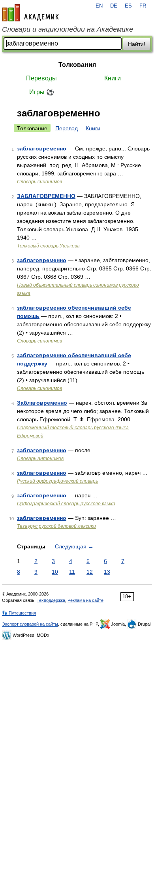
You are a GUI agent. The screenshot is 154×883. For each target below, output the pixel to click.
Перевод (66, 128)
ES (128, 6)
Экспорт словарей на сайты (30, 624)
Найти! (136, 44)
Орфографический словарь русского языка (66, 503)
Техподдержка (51, 600)
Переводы (41, 78)
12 (89, 572)
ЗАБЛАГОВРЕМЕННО (46, 196)
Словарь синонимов (39, 182)
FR (142, 6)
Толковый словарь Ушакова (48, 246)
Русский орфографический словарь (57, 481)
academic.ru (30, 12)
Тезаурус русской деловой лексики (56, 526)
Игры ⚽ (41, 92)
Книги (112, 78)
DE (113, 6)
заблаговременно (41, 148)
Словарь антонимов (40, 458)
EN (99, 6)
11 (72, 572)
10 (55, 572)
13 (107, 572)
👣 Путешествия (19, 613)
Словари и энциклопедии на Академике (67, 29)
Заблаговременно (42, 403)
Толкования (77, 64)
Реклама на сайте (85, 600)
